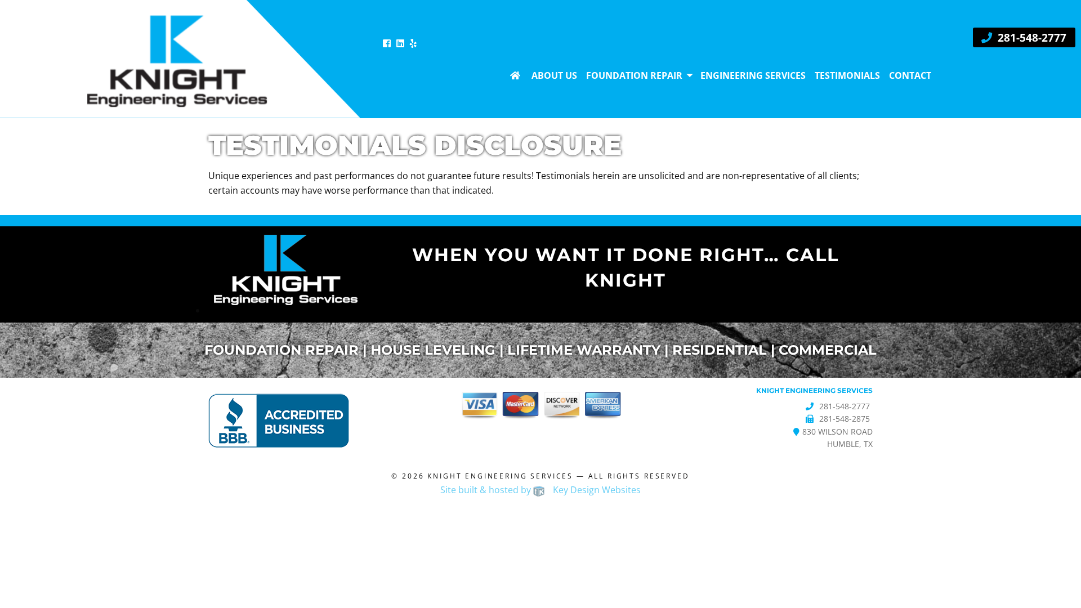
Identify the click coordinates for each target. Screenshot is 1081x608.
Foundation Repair (634, 75)
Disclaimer (357, 511)
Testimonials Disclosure (617, 511)
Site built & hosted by (540, 490)
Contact (910, 75)
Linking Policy (429, 511)
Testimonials (847, 75)
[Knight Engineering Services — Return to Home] (180, 58)
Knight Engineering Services (500, 476)
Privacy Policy (511, 511)
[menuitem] (516, 75)
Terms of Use (720, 511)
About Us (554, 75)
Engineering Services (753, 75)
